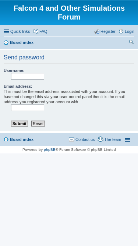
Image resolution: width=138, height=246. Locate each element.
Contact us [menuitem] (85, 139)
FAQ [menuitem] (43, 31)
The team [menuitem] (112, 139)
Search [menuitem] (131, 43)
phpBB (50, 150)
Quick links (20, 31)
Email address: (18, 86)
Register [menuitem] (108, 31)
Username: (14, 70)
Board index (21, 139)
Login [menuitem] (129, 31)
